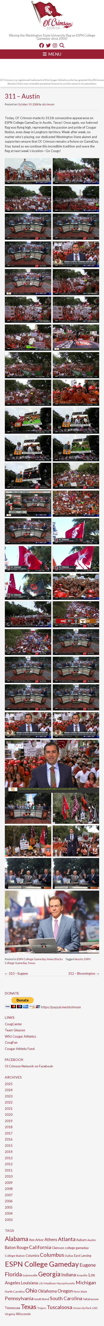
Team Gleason (15, 1030)
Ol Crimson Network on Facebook (29, 1066)
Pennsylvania (19, 1298)
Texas (31, 962)
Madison (50, 1283)
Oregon (65, 1291)
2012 (9, 1164)
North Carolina (15, 1291)
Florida (13, 1274)
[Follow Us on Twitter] (48, 45)
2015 (9, 1146)
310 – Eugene (16, 973)
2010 (9, 1176)
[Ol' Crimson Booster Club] (52, 15)
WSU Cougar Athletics (20, 1036)
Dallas (69, 1255)
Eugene (88, 1265)
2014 (9, 1152)
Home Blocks (55, 959)
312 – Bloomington (83, 973)
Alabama (16, 1238)
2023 (9, 1096)
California (40, 1247)
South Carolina (66, 1298)
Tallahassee (91, 1299)
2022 (9, 1102)
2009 (9, 1183)
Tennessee (12, 1308)
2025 (9, 1084)
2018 (9, 1127)
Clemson (58, 1248)
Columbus (52, 1254)
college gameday (77, 1248)
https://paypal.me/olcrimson (61, 1007)
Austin (79, 959)
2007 (9, 1195)
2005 (9, 1207)
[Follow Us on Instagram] (55, 45)
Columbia (32, 1255)
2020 (9, 1115)
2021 (9, 1108)
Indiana (68, 1274)
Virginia (10, 1314)
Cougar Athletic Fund (20, 1049)
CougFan (11, 1042)
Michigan (86, 1282)
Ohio (31, 1290)
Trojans (41, 1308)
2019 (9, 1121)
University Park (82, 1308)
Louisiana (29, 1282)
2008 (9, 1189)
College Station (15, 1255)
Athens (51, 1239)
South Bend (41, 1299)
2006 (9, 1201)
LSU (41, 1283)
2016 (9, 1139)
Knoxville (82, 1275)
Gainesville (29, 1275)
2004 (9, 1213)
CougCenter (13, 1024)
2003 (9, 1220)
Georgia (49, 1274)
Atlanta (66, 1239)
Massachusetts (66, 1283)
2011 (9, 1170)
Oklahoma (47, 1291)
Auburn (81, 1240)
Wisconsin (23, 1314)
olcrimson (48, 104)
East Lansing (82, 1255)
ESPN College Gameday (31, 959)
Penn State (80, 1291)
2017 (9, 1133)
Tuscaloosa (59, 1307)
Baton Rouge (16, 1247)
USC (95, 1308)
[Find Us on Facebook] (41, 45)
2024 (9, 1090)
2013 (9, 1158)
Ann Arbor (36, 1240)
